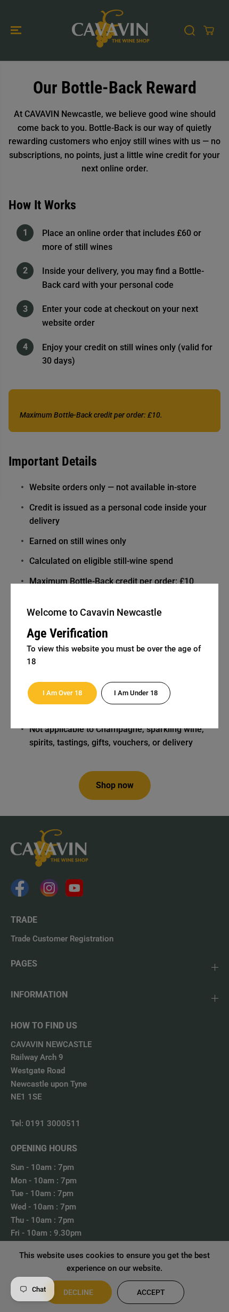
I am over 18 (62, 693)
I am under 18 (136, 693)
